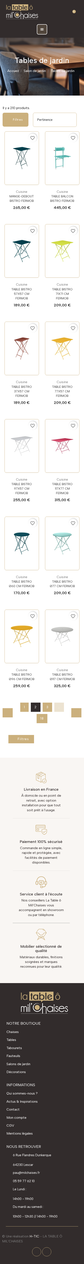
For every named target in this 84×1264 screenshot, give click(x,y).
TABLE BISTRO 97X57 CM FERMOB (21, 488)
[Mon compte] (62, 12)
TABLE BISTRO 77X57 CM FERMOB (62, 391)
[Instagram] (46, 1251)
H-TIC (34, 1236)
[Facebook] (36, 1251)
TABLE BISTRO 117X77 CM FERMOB (62, 488)
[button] (51, 12)
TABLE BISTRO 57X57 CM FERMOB (21, 294)
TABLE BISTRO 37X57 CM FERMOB (21, 391)
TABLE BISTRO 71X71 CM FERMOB (62, 294)
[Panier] (72, 12)
